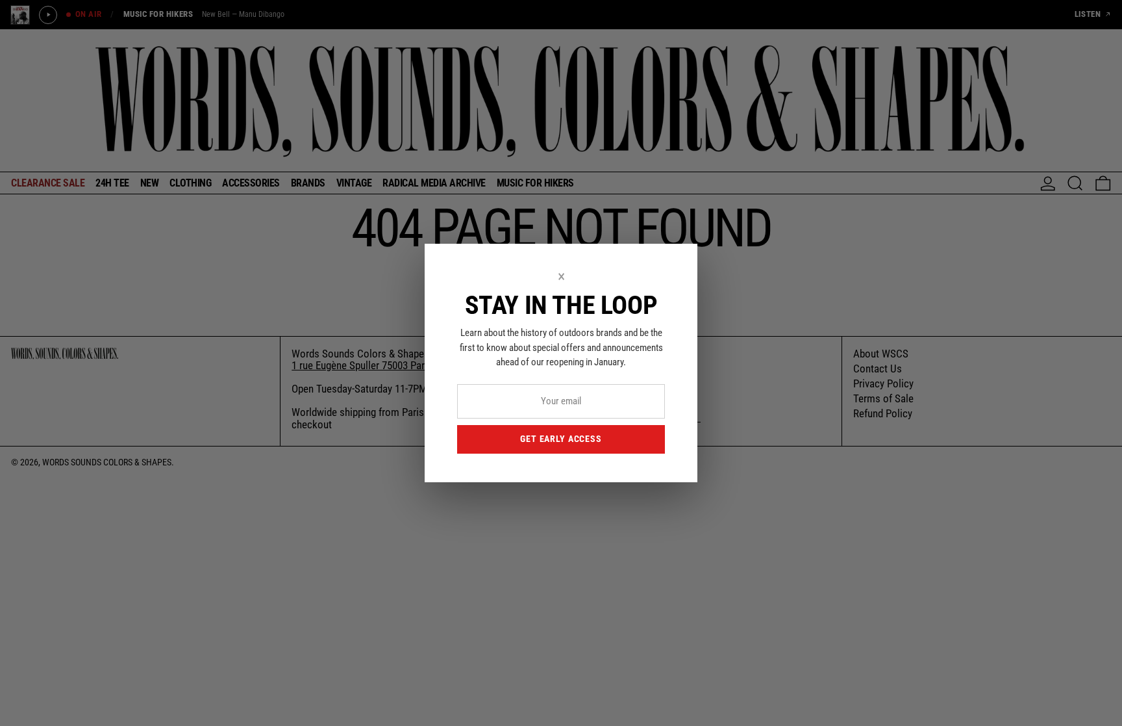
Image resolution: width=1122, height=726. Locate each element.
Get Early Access (560, 439)
